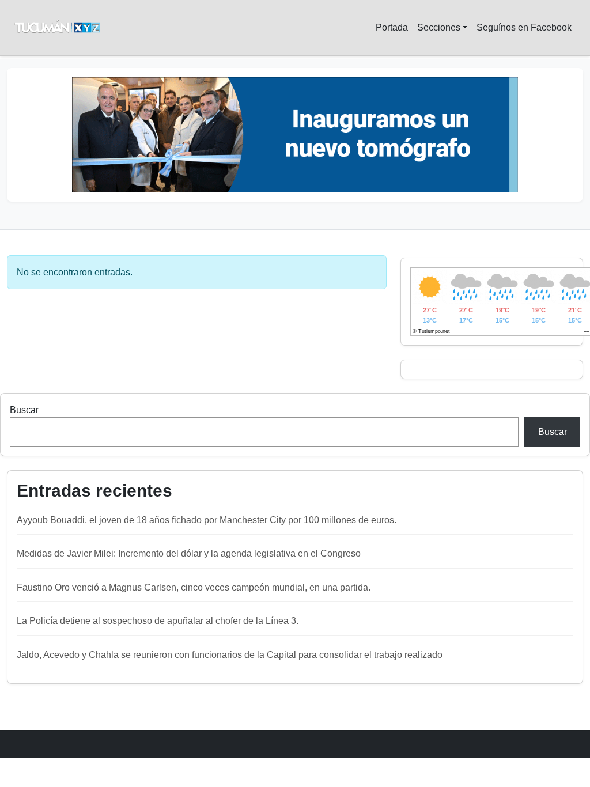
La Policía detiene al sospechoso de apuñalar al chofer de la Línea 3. (157, 621)
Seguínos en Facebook (524, 27)
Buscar (24, 410)
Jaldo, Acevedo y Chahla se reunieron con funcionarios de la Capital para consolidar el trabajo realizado (229, 655)
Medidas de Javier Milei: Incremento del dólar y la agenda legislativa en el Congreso (189, 553)
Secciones (438, 27)
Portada (392, 27)
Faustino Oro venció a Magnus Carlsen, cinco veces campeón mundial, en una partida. (193, 587)
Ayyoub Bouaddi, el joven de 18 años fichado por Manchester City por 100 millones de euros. (206, 520)
